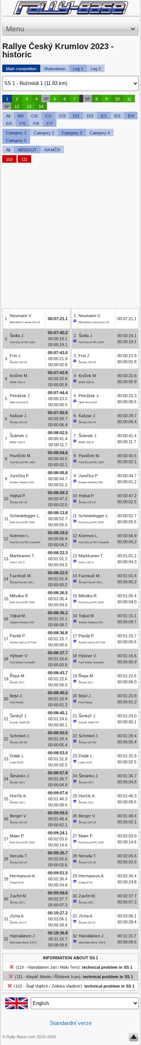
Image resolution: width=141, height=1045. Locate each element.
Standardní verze (71, 1023)
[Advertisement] (70, 237)
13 (29, 106)
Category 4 (99, 133)
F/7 (50, 123)
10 (117, 99)
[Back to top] (134, 1038)
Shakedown (54, 68)
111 (24, 159)
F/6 (36, 123)
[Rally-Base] (70, 7)
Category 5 (16, 140)
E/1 (104, 116)
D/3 (90, 116)
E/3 (117, 116)
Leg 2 (96, 68)
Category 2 (44, 133)
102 (9, 159)
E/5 (9, 123)
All (8, 116)
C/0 (34, 116)
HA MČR (52, 150)
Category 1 (16, 133)
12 (17, 106)
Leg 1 (78, 68)
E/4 (131, 116)
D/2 (76, 116)
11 (129, 99)
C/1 (48, 116)
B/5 (21, 116)
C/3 (62, 116)
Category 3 (72, 133)
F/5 (23, 123)
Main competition (21, 68)
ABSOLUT (27, 150)
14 (41, 106)
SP (46, 99)
